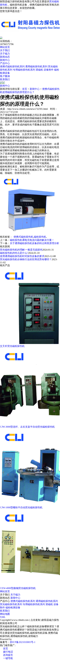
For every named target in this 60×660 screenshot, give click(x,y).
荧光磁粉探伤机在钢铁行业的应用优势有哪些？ (26, 259)
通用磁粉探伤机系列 (36, 66)
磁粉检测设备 (13, 607)
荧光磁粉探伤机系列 (11, 604)
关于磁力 (5, 53)
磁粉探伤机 (40, 236)
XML (3, 617)
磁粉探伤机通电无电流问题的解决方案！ (32, 240)
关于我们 (5, 50)
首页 (24, 89)
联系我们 (5, 79)
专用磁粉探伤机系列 (24, 69)
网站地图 (5, 614)
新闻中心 (5, 60)
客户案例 (5, 76)
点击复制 (35, 620)
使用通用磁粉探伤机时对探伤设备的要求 (22, 256)
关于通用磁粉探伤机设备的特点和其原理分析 (34, 243)
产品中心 (5, 63)
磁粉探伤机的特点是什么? (14, 253)
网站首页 (5, 47)
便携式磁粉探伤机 (23, 236)
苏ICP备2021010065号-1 (22, 642)
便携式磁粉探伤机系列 (12, 66)
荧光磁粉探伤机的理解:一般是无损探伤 (21, 249)
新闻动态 (5, 56)
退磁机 (39, 69)
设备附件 (49, 69)
